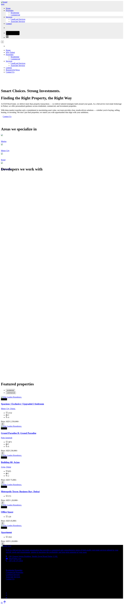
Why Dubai (10, 52)
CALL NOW (13, 33)
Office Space (7, 512)
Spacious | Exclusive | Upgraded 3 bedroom (22, 404)
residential (10, 390)
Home (8, 8)
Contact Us (10, 72)
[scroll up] (4, 603)
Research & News (13, 70)
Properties (9, 10)
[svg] (2, 424)
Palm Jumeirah (6, 438)
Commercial (15, 15)
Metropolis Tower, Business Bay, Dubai (20, 491)
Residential (15, 13)
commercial (11, 393)
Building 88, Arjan (10, 462)
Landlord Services (13, 575)
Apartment (6, 532)
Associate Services (18, 21)
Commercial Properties (14, 572)
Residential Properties (14, 570)
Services (9, 17)
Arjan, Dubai (6, 467)
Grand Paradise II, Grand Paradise (18, 433)
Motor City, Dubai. (8, 409)
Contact (9, 24)
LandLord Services (18, 19)
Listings (9, 68)
